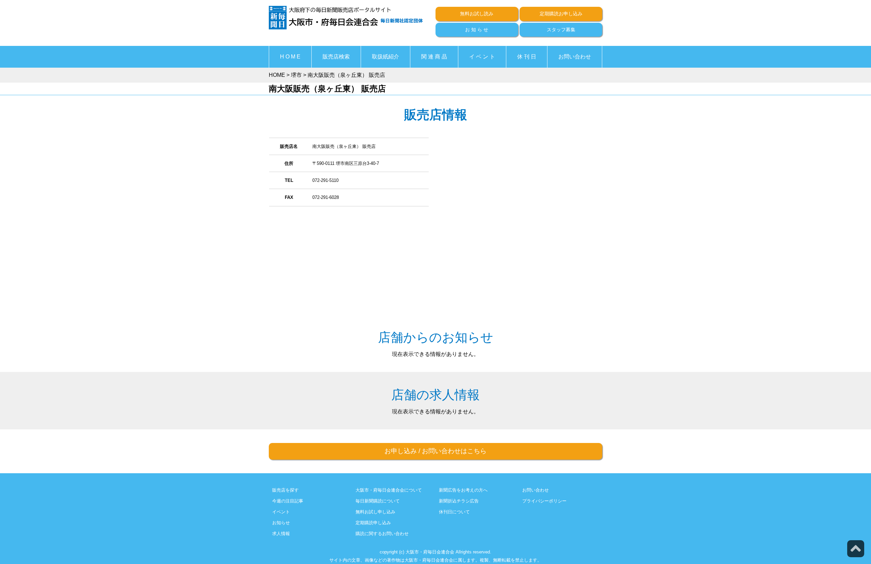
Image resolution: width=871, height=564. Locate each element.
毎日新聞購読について (378, 500)
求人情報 (281, 533)
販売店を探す (285, 490)
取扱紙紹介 (385, 56)
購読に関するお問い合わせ (382, 533)
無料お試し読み (476, 13)
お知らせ (281, 522)
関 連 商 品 (434, 56)
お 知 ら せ (476, 29)
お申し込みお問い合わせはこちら (435, 451)
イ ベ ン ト (482, 56)
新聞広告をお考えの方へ (463, 490)
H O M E (290, 56)
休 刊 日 (526, 56)
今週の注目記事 (287, 500)
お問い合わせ (574, 56)
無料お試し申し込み (375, 511)
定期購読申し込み (373, 522)
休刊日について (454, 511)
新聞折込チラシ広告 (459, 500)
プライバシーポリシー (544, 500)
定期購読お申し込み (561, 13)
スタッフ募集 (561, 29)
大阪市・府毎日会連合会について (389, 490)
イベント (281, 511)
